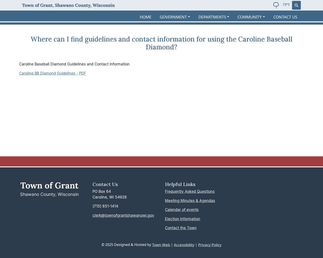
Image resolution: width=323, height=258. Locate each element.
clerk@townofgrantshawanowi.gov (123, 215)
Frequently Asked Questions (190, 191)
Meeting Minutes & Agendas (190, 200)
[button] (177, 17)
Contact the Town (181, 228)
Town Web (161, 244)
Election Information (182, 219)
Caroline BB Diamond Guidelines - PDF (52, 73)
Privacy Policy (209, 244)
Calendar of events (182, 209)
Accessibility (184, 244)
